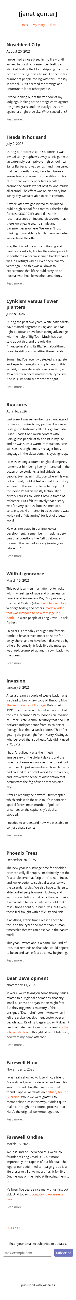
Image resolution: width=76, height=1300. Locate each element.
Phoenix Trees (21, 853)
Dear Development (27, 978)
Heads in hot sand (26, 137)
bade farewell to (52, 603)
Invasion (15, 681)
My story (39, 25)
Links (24, 25)
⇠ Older (13, 1228)
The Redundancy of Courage (26, 705)
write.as (49, 1285)
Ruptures (16, 404)
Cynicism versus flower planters (32, 304)
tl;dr (53, 25)
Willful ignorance (25, 574)
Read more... (15, 119)
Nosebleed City (23, 44)
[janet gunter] (38, 13)
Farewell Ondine (24, 1137)
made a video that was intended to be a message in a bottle (35, 613)
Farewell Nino (21, 1062)
